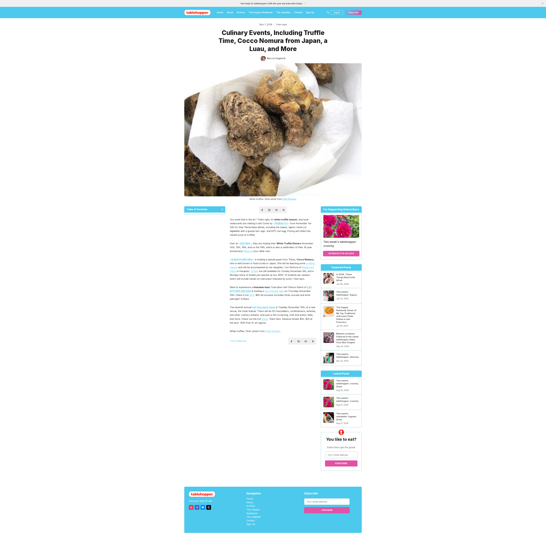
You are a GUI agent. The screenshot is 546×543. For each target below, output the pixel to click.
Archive (241, 12)
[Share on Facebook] (262, 210)
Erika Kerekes (289, 199)
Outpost (288, 538)
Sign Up (310, 12)
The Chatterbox (238, 341)
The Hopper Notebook (260, 12)
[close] (542, 3)
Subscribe (353, 12)
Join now (327, 510)
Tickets (254, 271)
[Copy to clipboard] (284, 210)
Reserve (248, 251)
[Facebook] (197, 507)
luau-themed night (274, 291)
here (251, 295)
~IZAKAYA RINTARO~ (242, 259)
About (230, 12)
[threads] (208, 507)
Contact (298, 12)
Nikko (300, 538)
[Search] (328, 12)
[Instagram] (191, 507)
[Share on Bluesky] (269, 210)
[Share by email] (276, 210)
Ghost (280, 538)
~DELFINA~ (244, 243)
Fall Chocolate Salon (263, 307)
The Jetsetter (283, 12)
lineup (264, 318)
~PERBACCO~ (281, 223)
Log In (337, 12)
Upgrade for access (341, 253)
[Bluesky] (202, 507)
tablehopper (256, 538)
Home (220, 12)
